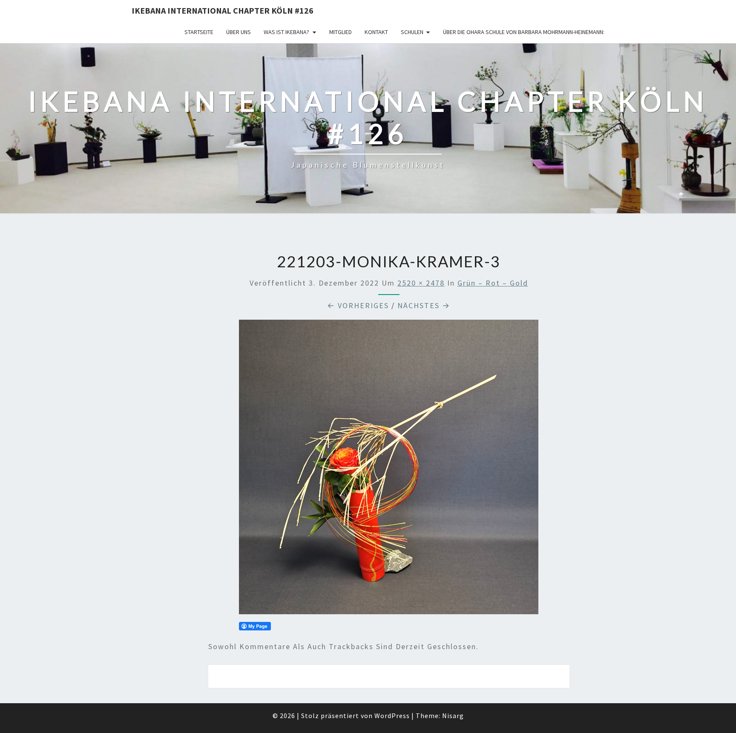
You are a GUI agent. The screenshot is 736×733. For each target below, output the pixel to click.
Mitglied (340, 32)
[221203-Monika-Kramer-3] (388, 470)
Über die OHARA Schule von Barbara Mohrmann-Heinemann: (523, 32)
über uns (238, 32)
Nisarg (453, 715)
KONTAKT (376, 32)
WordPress (392, 715)
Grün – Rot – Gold (492, 283)
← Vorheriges (358, 305)
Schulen (412, 32)
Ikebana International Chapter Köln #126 (222, 10)
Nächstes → (423, 305)
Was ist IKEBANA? (286, 32)
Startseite (198, 32)
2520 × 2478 (421, 283)
